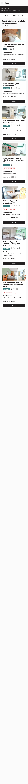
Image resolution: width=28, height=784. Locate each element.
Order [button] (22, 15)
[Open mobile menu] (2, 3)
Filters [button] (6, 15)
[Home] (6, 3)
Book (14, 63)
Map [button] (14, 15)
